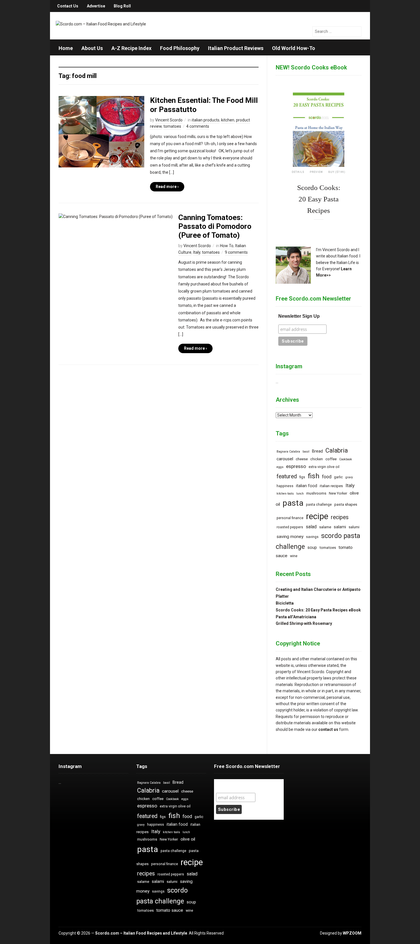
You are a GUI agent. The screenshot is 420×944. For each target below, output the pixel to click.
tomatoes (172, 126)
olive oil (188, 839)
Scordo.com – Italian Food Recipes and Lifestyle (141, 933)
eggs (280, 467)
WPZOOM (352, 933)
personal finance (290, 518)
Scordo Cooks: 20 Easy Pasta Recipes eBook (318, 610)
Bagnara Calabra (288, 451)
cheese (302, 459)
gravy (349, 477)
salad (311, 526)
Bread (317, 451)
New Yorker (338, 493)
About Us (92, 48)
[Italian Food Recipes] (101, 23)
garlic (338, 477)
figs (302, 477)
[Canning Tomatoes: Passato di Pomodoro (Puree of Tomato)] (116, 216)
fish (313, 476)
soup (312, 547)
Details (298, 172)
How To (226, 245)
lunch (300, 493)
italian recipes (331, 486)
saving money (290, 536)
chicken (316, 459)
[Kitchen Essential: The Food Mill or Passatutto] (101, 131)
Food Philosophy (179, 48)
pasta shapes (345, 504)
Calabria (336, 450)
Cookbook (345, 459)
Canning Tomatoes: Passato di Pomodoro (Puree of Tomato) (214, 226)
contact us (328, 729)
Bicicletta (285, 603)
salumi (354, 527)
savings (312, 537)
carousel (285, 458)
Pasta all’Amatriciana (296, 617)
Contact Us (67, 6)
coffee (331, 459)
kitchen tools (285, 493)
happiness (285, 486)
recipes (340, 517)
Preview (316, 172)
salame (325, 527)
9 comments (236, 252)
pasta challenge (319, 505)
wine (293, 556)
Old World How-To (293, 48)
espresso (296, 466)
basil (306, 451)
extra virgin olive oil (324, 467)
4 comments (197, 126)
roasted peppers (290, 527)
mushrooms (316, 493)
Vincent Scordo (169, 120)
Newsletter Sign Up (299, 316)
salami (340, 527)
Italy (196, 252)
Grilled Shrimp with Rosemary (304, 623)
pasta (293, 503)
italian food (306, 485)
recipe (317, 516)
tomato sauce (169, 910)
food (326, 476)
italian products (205, 120)
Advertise (96, 6)
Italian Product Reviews (235, 48)
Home (66, 48)
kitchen (227, 120)
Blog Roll (122, 6)
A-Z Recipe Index (131, 48)
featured (287, 476)
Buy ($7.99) (336, 172)
